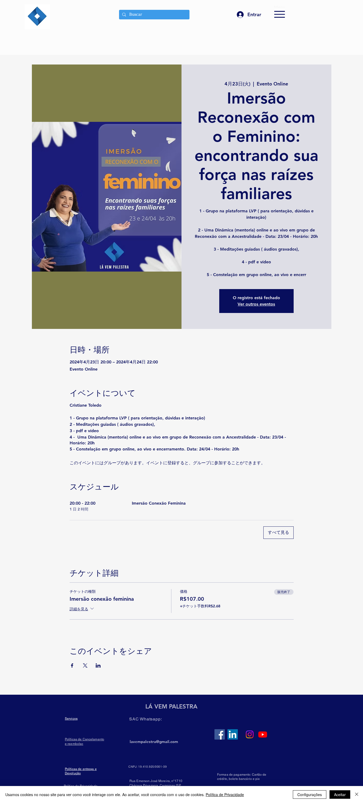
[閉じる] (356, 794)
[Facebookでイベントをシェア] (72, 665)
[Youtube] (263, 734)
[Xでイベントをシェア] (85, 665)
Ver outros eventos (256, 304)
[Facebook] (219, 734)
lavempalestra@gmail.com (154, 741)
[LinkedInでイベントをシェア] (98, 665)
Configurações (309, 794)
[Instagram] (249, 734)
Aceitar (340, 794)
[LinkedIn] (232, 734)
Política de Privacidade (225, 794)
